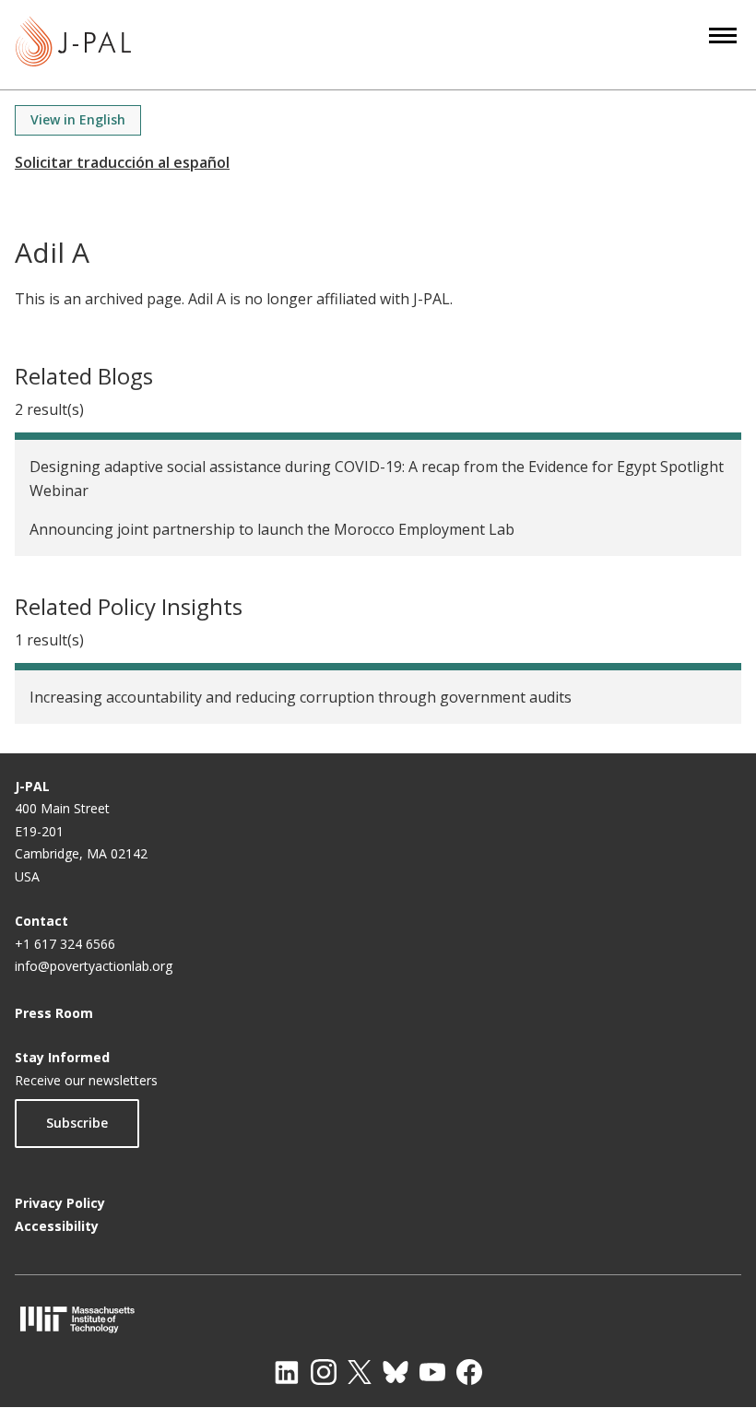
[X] (360, 1372)
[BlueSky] (395, 1372)
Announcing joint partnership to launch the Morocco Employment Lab (272, 529)
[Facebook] (469, 1372)
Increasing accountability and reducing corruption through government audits (301, 697)
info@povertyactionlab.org (93, 966)
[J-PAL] (73, 45)
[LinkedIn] (287, 1372)
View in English (77, 119)
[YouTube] (432, 1372)
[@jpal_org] (324, 1372)
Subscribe (77, 1122)
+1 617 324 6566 (65, 943)
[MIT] (378, 1319)
